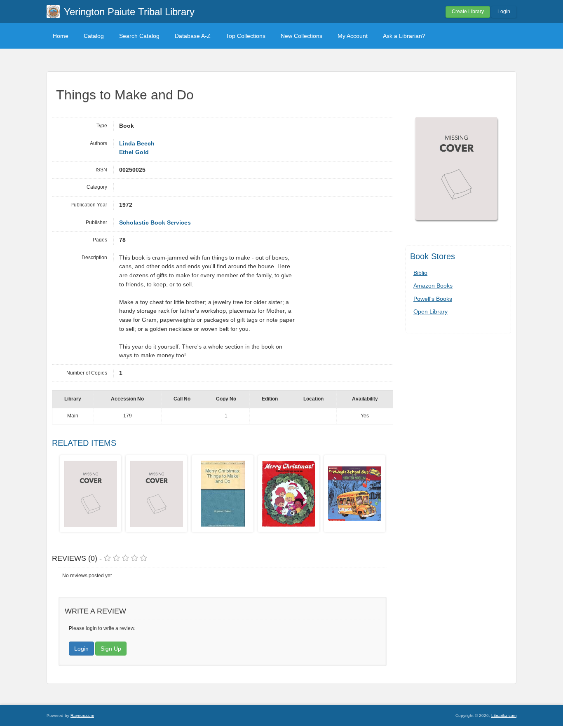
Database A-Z (193, 36)
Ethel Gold (134, 152)
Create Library (468, 11)
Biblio (420, 272)
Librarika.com (503, 715)
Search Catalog (139, 36)
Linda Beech (137, 144)
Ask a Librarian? (404, 36)
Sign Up (111, 648)
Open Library (430, 311)
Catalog (94, 36)
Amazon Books (433, 285)
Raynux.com (82, 715)
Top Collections (245, 36)
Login (503, 11)
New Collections (301, 36)
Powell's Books (432, 298)
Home (60, 36)
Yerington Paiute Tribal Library (129, 11)
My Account (353, 36)
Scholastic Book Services (155, 223)
